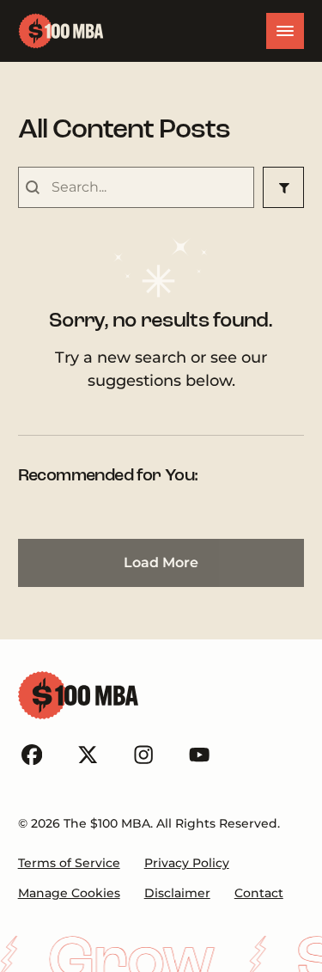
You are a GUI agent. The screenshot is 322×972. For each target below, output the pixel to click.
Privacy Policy (186, 863)
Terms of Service (69, 863)
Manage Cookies (69, 893)
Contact (258, 893)
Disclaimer (177, 893)
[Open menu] (285, 31)
